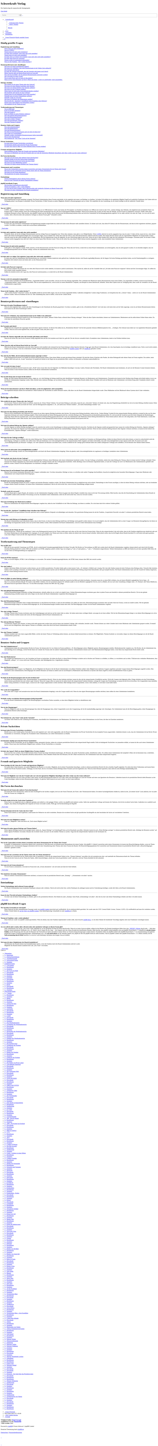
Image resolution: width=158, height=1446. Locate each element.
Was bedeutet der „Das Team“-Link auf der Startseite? (20, 138)
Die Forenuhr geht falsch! (11, 70)
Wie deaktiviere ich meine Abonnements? (16, 174)
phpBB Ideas (87, 920)
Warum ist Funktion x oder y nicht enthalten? (17, 186)
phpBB (10, 1426)
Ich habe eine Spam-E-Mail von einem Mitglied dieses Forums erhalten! (25, 146)
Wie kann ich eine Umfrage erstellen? (15, 89)
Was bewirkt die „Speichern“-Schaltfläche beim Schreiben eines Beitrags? (25, 101)
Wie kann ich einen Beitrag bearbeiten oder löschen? (19, 86)
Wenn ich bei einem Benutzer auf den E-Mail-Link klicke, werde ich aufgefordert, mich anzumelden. (33, 79)
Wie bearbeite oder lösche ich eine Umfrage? (17, 92)
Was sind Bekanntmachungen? (13, 117)
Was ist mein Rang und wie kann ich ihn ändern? (18, 78)
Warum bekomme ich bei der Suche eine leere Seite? (19, 161)
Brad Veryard (16, 1420)
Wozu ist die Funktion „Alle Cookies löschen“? (18, 61)
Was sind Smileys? (9, 112)
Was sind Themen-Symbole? (12, 122)
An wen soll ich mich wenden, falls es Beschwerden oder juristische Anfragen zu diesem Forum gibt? (33, 188)
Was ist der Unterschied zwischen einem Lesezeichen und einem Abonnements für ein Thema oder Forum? (35, 169)
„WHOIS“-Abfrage (134, 928)
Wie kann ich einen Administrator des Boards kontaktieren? (21, 190)
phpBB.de (87, 348)
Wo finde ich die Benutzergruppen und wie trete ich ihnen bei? (22, 132)
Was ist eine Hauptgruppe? (12, 137)
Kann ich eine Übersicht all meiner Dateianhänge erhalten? (21, 180)
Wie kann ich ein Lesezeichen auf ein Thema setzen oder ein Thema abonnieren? (27, 170)
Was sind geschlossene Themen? (13, 120)
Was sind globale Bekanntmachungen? (15, 115)
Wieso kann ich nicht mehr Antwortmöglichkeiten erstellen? (21, 91)
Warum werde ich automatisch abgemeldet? (16, 60)
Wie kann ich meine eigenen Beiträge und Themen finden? (21, 164)
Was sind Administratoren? (12, 127)
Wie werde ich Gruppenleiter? (13, 133)
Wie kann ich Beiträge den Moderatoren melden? (18, 99)
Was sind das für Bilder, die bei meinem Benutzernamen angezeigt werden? (26, 74)
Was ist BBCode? (9, 109)
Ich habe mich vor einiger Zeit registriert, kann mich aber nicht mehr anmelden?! (27, 57)
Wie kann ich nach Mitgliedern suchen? (15, 162)
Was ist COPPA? (9, 50)
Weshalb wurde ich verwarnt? (13, 97)
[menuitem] (15, 23)
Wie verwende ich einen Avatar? (13, 76)
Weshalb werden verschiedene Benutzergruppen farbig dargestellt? (23, 135)
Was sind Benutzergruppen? (12, 130)
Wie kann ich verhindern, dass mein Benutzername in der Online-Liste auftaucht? (27, 68)
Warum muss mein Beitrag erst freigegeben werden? (19, 102)
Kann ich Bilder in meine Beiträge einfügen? (17, 114)
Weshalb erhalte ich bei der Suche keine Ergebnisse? (19, 159)
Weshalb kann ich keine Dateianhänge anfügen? (18, 96)
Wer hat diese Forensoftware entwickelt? (16, 185)
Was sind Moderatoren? (11, 128)
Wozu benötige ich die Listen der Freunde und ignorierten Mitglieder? (24, 151)
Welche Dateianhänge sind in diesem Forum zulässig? (19, 178)
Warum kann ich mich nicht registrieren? (16, 52)
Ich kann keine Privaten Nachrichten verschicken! (18, 143)
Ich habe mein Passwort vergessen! (14, 58)
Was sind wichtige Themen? (12, 119)
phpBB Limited (74, 348)
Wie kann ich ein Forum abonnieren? (15, 172)
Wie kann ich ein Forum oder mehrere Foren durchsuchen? (21, 157)
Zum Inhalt (4, 11)
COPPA (99, 234)
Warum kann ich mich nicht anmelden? (15, 55)
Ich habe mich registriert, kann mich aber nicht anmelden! (20, 53)
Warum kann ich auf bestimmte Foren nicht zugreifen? (20, 94)
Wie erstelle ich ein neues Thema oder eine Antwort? (19, 84)
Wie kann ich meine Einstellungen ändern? (16, 66)
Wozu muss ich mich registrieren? (14, 48)
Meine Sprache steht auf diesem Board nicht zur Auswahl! (21, 73)
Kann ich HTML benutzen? (12, 110)
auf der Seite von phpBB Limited (29, 911)
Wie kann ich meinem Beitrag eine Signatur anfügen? (19, 87)
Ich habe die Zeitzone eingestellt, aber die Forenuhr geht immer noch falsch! (26, 71)
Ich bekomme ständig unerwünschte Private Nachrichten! (20, 145)
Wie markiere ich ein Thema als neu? (15, 104)
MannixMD (17, 1421)
